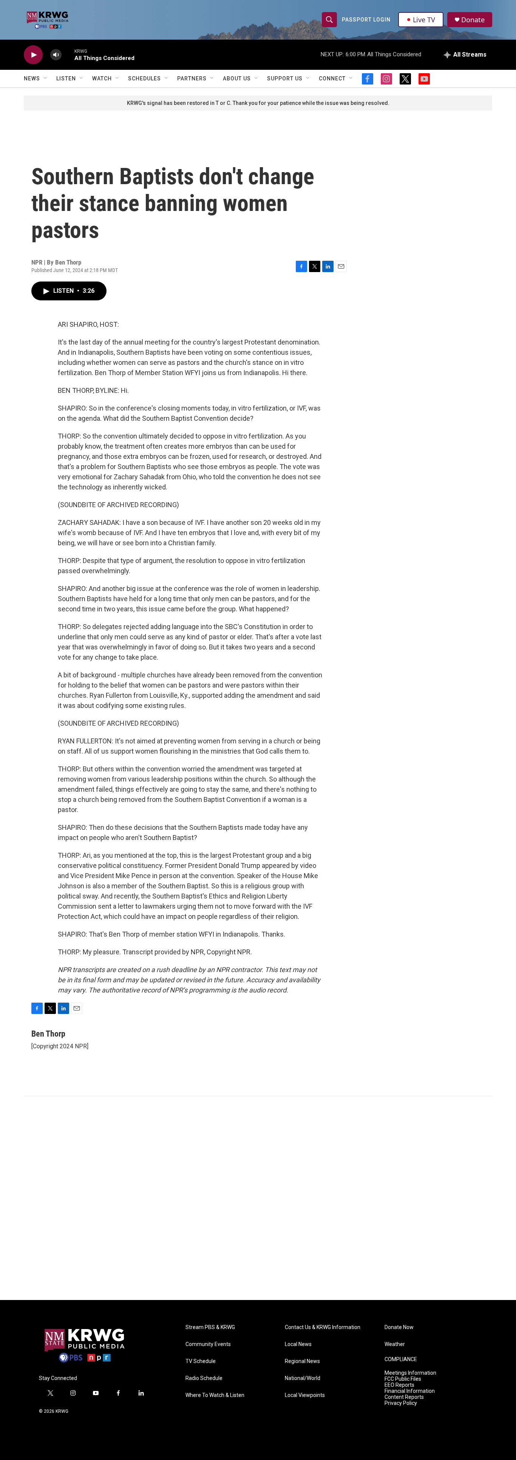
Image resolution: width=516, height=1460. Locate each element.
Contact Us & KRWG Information (322, 1327)
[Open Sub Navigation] (46, 78)
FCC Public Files (403, 1379)
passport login (366, 20)
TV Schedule (200, 1361)
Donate (473, 20)
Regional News (302, 1361)
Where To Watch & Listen (214, 1395)
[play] (33, 55)
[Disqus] (258, 1198)
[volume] (55, 54)
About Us (237, 78)
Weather (395, 1344)
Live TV (424, 19)
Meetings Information (410, 1373)
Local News (298, 1344)
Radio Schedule (203, 1378)
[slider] (68, 54)
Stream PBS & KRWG (210, 1327)
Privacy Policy (401, 1403)
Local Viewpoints (305, 1395)
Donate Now (399, 1327)
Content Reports (404, 1397)
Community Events (208, 1344)
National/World (302, 1378)
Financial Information (410, 1391)
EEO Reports (399, 1385)
